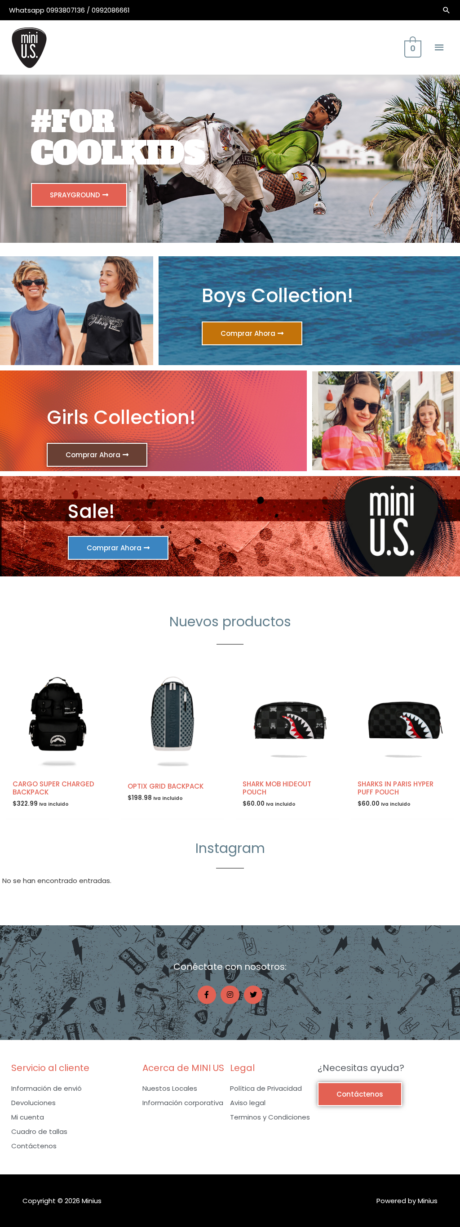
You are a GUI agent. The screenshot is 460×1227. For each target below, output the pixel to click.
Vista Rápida (57, 767)
